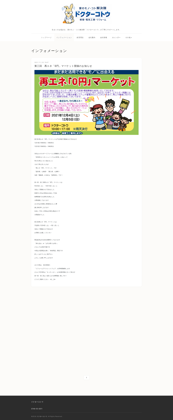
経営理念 (80, 37)
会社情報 (103, 37)
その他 (128, 37)
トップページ (46, 37)
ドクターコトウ (37, 402)
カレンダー (116, 37)
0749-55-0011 (36, 409)
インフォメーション (64, 37)
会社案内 (92, 37)
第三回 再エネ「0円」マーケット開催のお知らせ (63, 65)
